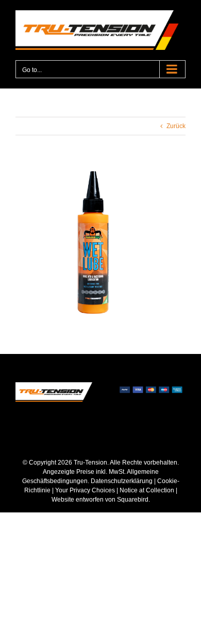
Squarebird (131, 499)
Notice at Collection (147, 490)
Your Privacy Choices (85, 490)
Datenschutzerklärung (122, 481)
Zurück (176, 126)
